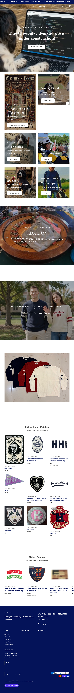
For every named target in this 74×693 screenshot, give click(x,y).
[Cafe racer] (14, 449)
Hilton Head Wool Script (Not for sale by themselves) (59, 499)
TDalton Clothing (37, 7)
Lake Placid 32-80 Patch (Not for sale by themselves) (37, 590)
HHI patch (7, 491)
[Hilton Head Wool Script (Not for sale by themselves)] (59, 484)
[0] (68, 6)
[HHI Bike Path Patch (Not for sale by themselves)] (37, 444)
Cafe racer (8, 468)
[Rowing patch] (59, 517)
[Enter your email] (17, 663)
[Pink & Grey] (37, 515)
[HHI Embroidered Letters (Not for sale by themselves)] (59, 444)
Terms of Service (9, 645)
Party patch (8, 531)
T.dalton (7, 630)
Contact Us (7, 637)
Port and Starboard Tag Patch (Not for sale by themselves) (14, 590)
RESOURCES (25, 630)
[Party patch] (14, 516)
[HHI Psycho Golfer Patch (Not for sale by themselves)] (37, 484)
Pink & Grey (30, 529)
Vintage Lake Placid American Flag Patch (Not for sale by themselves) (59, 591)
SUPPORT (41, 630)
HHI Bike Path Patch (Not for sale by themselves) (35, 460)
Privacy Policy (8, 639)
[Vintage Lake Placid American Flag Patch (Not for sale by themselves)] (59, 574)
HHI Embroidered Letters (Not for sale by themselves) (59, 460)
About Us (7, 634)
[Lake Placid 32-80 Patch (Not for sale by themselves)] (37, 574)
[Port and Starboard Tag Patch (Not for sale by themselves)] (14, 574)
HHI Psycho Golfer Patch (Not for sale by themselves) (36, 499)
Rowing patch (54, 534)
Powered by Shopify (28, 681)
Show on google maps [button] (44, 624)
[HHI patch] (14, 480)
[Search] (65, 6)
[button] (30, 44)
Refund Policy (8, 642)
